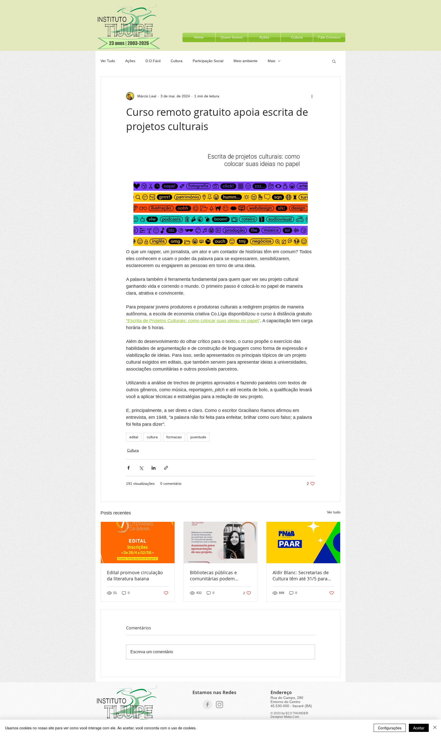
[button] (297, 37)
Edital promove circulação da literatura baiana (135, 575)
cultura (152, 437)
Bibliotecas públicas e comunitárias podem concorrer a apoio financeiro (220, 575)
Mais (271, 61)
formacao (174, 437)
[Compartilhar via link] (166, 467)
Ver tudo (333, 512)
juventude (198, 437)
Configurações (389, 727)
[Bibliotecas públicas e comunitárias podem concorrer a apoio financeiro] (221, 542)
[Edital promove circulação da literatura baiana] (138, 542)
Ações (130, 61)
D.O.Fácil (153, 61)
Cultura (176, 61)
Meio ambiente (246, 61)
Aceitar (418, 727)
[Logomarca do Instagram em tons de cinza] (219, 704)
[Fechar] (435, 728)
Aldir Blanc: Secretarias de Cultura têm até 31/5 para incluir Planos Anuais (301, 575)
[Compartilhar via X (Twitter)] (141, 467)
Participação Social (208, 61)
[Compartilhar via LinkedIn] (153, 467)
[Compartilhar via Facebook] (128, 467)
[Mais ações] (312, 96)
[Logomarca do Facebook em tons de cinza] (207, 704)
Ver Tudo (108, 61)
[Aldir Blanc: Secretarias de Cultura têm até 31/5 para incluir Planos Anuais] (303, 542)
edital (133, 437)
